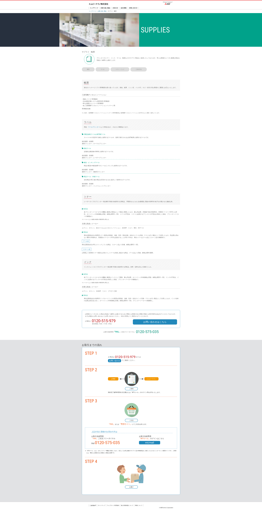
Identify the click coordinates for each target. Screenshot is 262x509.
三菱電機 (92, 505)
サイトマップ (101, 505)
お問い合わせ (114, 361)
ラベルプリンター (94, 127)
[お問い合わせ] (133, 8)
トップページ (92, 11)
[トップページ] (94, 8)
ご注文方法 (139, 69)
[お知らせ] (115, 8)
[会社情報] (123, 8)
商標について (138, 505)
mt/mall (149, 442)
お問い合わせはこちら (155, 322)
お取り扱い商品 (102, 11)
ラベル (102, 69)
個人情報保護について (127, 505)
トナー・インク (120, 69)
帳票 (88, 69)
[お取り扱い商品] (105, 8)
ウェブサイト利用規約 (113, 505)
